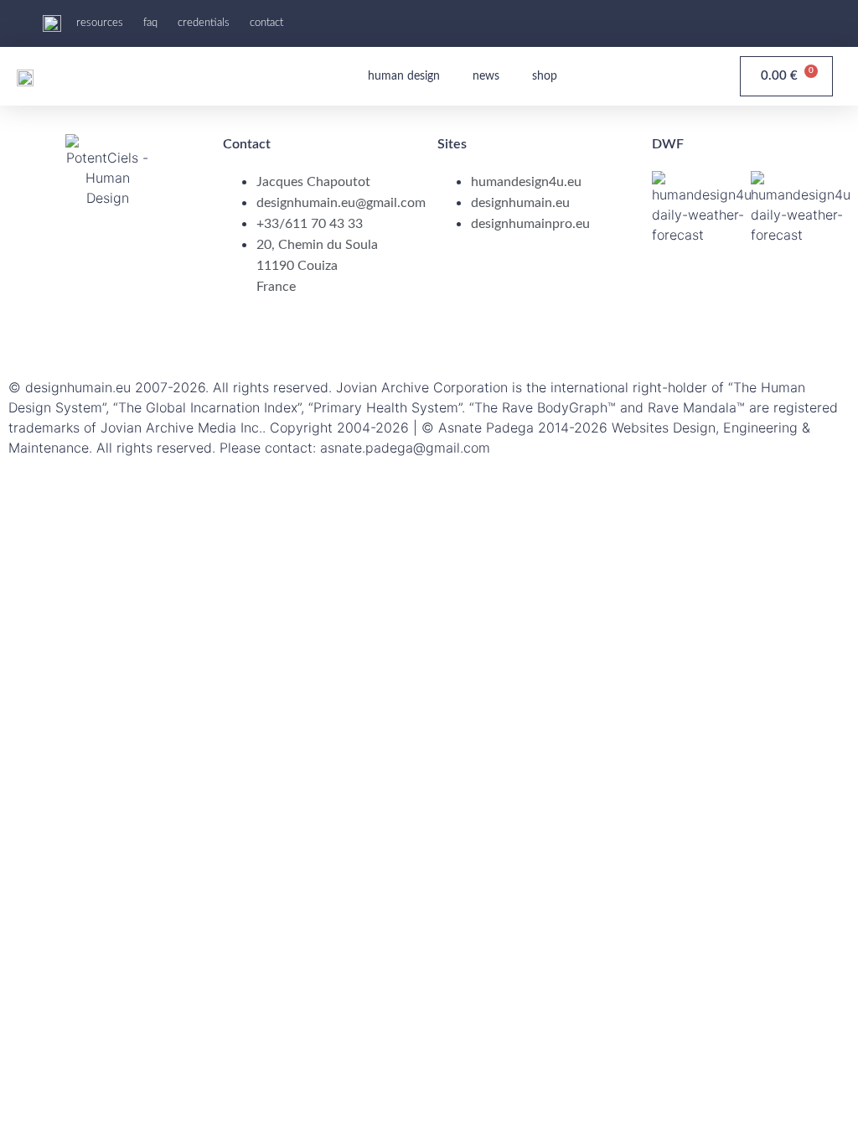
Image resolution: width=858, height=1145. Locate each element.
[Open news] (509, 76)
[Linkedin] (75, 334)
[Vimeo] (260, 334)
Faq (150, 23)
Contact (266, 23)
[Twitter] (168, 334)
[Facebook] (29, 334)
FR (809, 23)
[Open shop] (567, 76)
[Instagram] (121, 334)
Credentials (204, 23)
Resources (99, 23)
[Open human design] (450, 76)
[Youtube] (790, 21)
